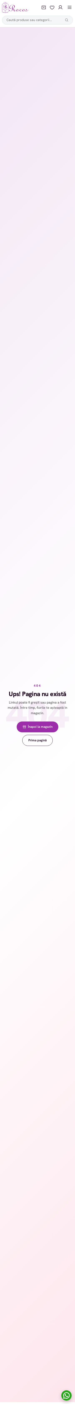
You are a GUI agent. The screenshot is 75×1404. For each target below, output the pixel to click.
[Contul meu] (60, 7)
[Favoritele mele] (52, 7)
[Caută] (67, 20)
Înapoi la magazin (40, 727)
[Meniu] (69, 7)
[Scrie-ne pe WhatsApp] (66, 1395)
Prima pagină (37, 740)
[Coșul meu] (43, 7)
